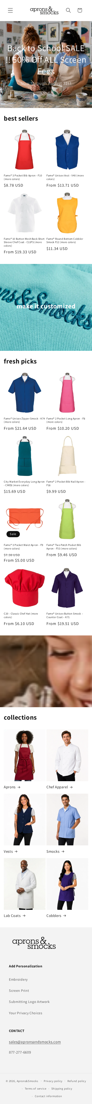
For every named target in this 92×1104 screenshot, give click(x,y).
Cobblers (53, 915)
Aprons (10, 787)
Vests (8, 851)
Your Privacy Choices (25, 1013)
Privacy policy (53, 1081)
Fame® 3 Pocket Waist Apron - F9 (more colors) (23, 546)
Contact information (48, 1096)
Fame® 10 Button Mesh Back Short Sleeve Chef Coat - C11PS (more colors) (24, 242)
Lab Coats (12, 915)
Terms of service (35, 1088)
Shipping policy (61, 1088)
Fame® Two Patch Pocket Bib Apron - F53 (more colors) (63, 546)
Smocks (53, 851)
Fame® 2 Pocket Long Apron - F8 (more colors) (65, 420)
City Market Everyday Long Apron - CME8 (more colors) (24, 483)
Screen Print (19, 990)
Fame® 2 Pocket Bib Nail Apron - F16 (66, 483)
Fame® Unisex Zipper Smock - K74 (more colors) (24, 420)
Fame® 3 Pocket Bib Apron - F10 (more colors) (23, 177)
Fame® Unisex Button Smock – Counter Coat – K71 (64, 615)
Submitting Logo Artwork (29, 1001)
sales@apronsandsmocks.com (35, 1041)
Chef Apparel (57, 787)
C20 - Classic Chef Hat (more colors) (21, 615)
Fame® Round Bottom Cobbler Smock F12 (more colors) (64, 240)
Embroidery (18, 979)
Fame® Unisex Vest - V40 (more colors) (65, 177)
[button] (10, 10)
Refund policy (76, 1081)
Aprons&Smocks (27, 1081)
